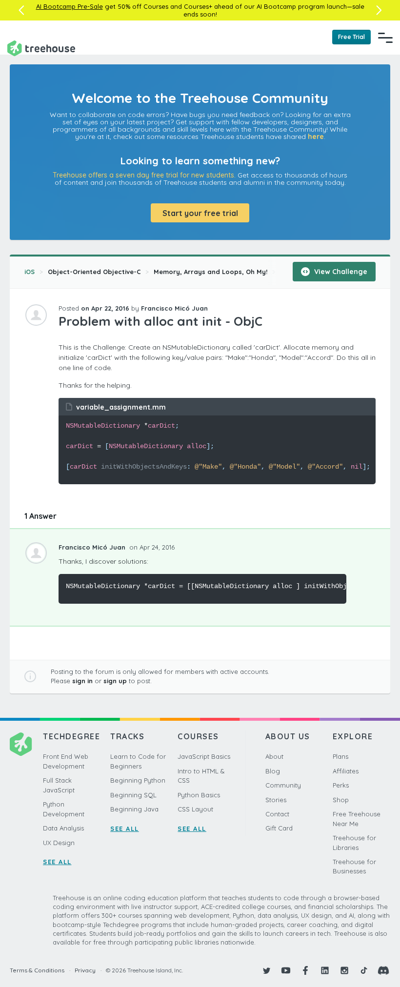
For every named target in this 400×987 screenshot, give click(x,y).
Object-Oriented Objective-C (94, 272)
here (316, 136)
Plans (340, 756)
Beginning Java (134, 809)
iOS (29, 272)
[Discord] (383, 970)
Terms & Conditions (37, 970)
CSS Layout (195, 809)
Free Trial (351, 36)
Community (283, 785)
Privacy (85, 970)
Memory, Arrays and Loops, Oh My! (210, 272)
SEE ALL (57, 862)
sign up (115, 681)
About (274, 756)
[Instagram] (344, 970)
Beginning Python (137, 780)
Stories (275, 800)
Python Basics (199, 795)
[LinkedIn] (325, 970)
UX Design (59, 843)
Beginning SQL (133, 795)
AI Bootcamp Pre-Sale (69, 6)
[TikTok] (364, 970)
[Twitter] (266, 970)
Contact (277, 814)
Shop (341, 800)
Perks (341, 785)
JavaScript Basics (204, 756)
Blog (272, 771)
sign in (82, 681)
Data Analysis (63, 828)
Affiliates (346, 771)
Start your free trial (200, 213)
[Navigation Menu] (385, 37)
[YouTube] (286, 970)
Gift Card (279, 828)
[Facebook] (305, 970)
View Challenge (339, 271)
